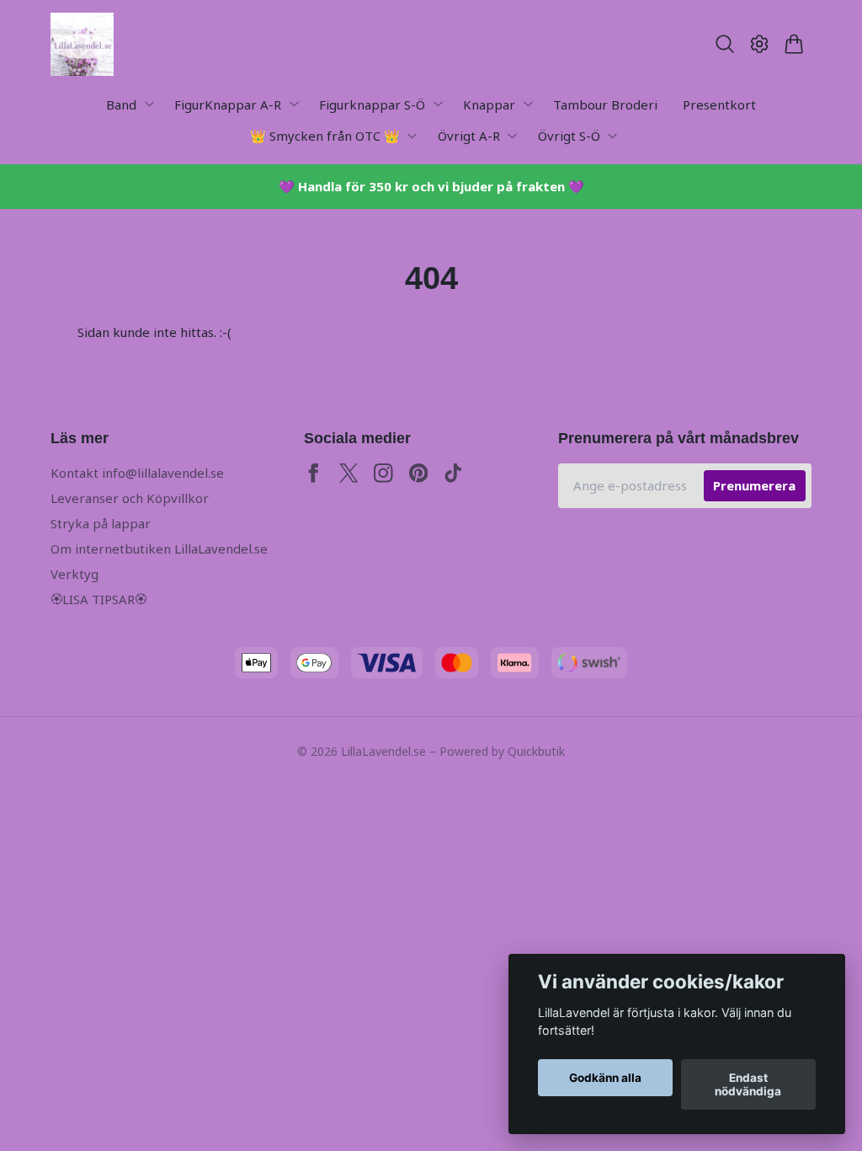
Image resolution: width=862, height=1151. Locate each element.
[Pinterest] (418, 473)
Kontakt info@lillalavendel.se (137, 472)
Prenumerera (754, 485)
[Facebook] (313, 473)
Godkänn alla (605, 1077)
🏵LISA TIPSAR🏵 (98, 599)
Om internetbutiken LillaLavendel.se (159, 548)
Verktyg (74, 573)
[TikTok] (453, 473)
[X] (349, 473)
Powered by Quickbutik (502, 751)
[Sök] (724, 44)
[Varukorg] (794, 44)
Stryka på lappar (101, 523)
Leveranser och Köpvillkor (130, 498)
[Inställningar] (759, 44)
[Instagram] (383, 473)
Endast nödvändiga (748, 1084)
